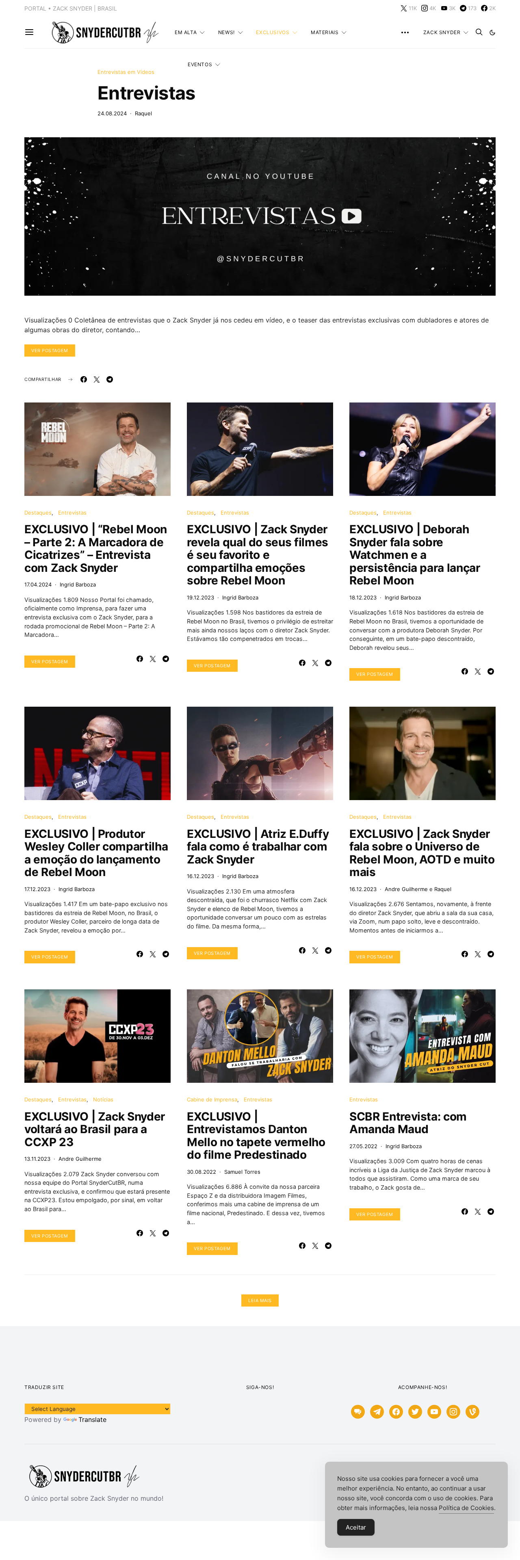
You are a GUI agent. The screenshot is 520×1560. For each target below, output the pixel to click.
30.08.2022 (201, 1171)
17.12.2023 (37, 889)
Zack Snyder (442, 32)
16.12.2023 (200, 876)
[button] (492, 32)
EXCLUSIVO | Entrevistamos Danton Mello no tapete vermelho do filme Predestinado (256, 1136)
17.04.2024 (38, 584)
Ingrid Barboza (78, 584)
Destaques (38, 512)
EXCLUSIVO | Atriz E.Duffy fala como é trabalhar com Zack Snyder (258, 846)
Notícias (103, 1099)
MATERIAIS (324, 32)
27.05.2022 (363, 1146)
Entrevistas (146, 93)
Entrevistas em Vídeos (126, 72)
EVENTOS (200, 64)
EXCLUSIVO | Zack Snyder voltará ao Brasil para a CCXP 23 (94, 1129)
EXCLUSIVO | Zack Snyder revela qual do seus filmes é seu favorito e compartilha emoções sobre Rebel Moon (257, 554)
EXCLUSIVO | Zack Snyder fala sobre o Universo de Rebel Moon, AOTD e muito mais (422, 853)
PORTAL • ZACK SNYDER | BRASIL (70, 8)
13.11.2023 (37, 1158)
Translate (92, 1419)
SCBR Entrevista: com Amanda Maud (408, 1123)
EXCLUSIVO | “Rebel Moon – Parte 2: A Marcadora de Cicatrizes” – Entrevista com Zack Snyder (95, 548)
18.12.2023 (363, 597)
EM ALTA (186, 32)
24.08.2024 (112, 113)
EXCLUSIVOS (272, 32)
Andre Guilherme (406, 889)
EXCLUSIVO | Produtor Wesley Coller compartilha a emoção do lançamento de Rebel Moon (96, 853)
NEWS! (226, 32)
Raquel (143, 113)
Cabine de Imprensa (212, 1099)
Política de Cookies (466, 1508)
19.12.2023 (200, 597)
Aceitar (356, 1527)
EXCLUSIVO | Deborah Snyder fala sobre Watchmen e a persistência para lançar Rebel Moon (414, 554)
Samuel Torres (242, 1171)
